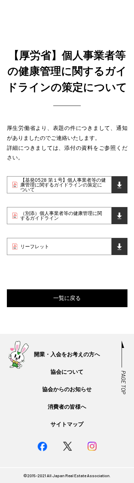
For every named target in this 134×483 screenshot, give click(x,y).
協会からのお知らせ (67, 389)
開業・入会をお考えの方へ (67, 354)
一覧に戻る (67, 297)
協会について (67, 372)
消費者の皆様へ (67, 406)
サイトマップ (67, 424)
